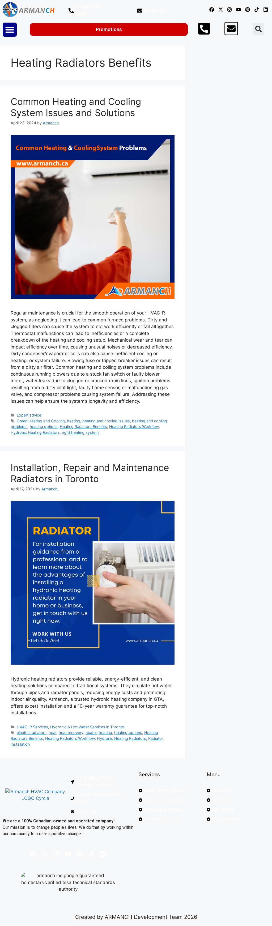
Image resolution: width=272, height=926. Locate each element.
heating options (44, 426)
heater (91, 732)
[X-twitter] (220, 10)
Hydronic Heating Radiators (35, 432)
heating (73, 421)
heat (53, 732)
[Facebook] (211, 10)
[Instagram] (229, 10)
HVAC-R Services (32, 727)
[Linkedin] (265, 10)
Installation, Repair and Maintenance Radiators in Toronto (90, 473)
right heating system (80, 432)
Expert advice (29, 415)
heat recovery (71, 732)
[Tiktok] (256, 10)
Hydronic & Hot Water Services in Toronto (87, 727)
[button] (10, 30)
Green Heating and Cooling (41, 421)
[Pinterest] (248, 10)
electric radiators (31, 732)
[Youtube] (239, 10)
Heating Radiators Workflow (134, 426)
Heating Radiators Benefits (83, 426)
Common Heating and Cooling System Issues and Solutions (76, 107)
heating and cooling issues (106, 421)
